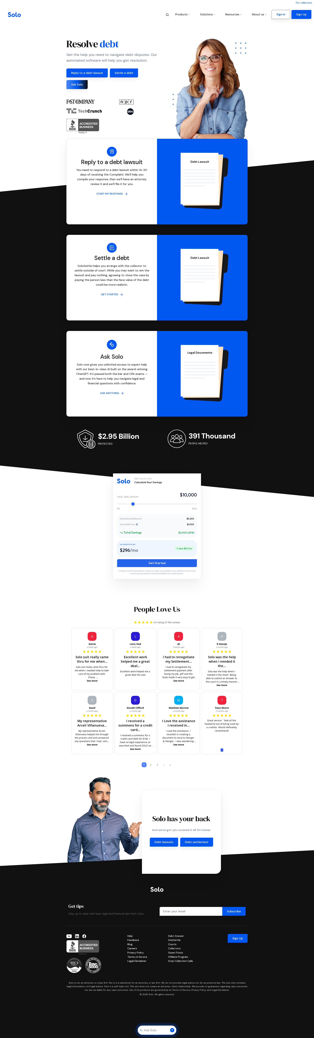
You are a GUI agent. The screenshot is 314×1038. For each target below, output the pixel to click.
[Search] (167, 14)
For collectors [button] (304, 2)
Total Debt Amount (128, 497)
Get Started (157, 563)
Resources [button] (232, 14)
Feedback (133, 940)
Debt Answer (176, 936)
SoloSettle (174, 940)
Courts (172, 944)
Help (130, 936)
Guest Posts (175, 952)
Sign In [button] (280, 14)
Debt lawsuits (164, 842)
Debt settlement (196, 842)
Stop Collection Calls (180, 961)
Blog (129, 944)
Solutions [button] (206, 14)
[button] (172, 1030)
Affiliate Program (178, 957)
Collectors (174, 948)
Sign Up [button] (301, 14)
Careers (132, 948)
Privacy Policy (135, 952)
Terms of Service (137, 957)
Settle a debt (124, 73)
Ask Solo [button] (77, 84)
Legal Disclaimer (136, 961)
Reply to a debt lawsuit (87, 73)
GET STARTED (110, 294)
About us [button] (258, 14)
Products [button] (181, 14)
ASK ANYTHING (110, 393)
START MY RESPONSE (110, 193)
